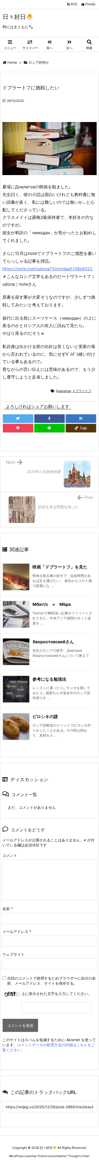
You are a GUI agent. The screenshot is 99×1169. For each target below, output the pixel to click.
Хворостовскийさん (53, 641)
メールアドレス (16, 931)
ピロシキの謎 (45, 716)
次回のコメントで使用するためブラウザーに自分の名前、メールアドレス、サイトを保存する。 (51, 980)
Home (12, 62)
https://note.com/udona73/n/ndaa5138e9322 (47, 268)
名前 (7, 908)
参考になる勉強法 (49, 679)
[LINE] (49, 428)
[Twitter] (18, 418)
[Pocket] (18, 428)
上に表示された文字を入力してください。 (56, 993)
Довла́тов (63, 391)
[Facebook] (49, 418)
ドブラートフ (81, 391)
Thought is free (78, 1156)
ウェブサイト (13, 954)
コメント (9, 855)
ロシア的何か (39, 62)
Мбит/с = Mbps (51, 604)
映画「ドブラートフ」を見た (59, 567)
